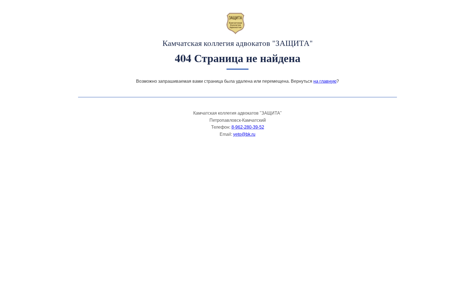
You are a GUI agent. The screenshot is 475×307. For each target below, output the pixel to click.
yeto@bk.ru (244, 134)
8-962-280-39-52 (247, 127)
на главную (324, 81)
